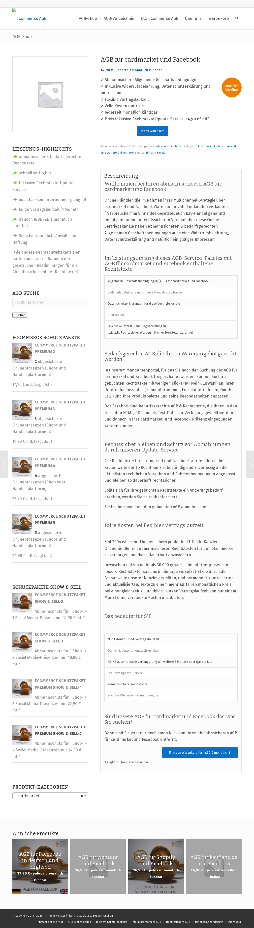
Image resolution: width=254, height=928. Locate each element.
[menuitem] (88, 18)
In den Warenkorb (152, 131)
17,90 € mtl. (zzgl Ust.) (32, 384)
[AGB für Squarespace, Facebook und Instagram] (4, 464)
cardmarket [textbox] (49, 796)
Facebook (175, 146)
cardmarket (160, 146)
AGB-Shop (22, 36)
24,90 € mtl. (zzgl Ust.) (32, 555)
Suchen (19, 315)
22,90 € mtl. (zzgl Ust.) (32, 498)
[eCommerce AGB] (29, 18)
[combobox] (50, 795)
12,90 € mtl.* (74, 617)
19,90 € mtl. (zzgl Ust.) (32, 441)
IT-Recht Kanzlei (156, 152)
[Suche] (237, 18)
